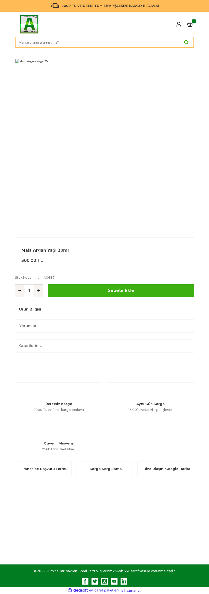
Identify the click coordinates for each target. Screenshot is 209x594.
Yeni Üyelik (69, 508)
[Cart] (190, 24)
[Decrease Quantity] (19, 291)
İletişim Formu (118, 528)
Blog (110, 518)
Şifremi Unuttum (74, 528)
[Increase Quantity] (38, 291)
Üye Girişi (68, 518)
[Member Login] (179, 24)
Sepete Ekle (121, 290)
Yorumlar (27, 325)
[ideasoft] (78, 590)
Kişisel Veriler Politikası (171, 537)
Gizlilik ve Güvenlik (167, 518)
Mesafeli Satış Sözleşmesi (173, 508)
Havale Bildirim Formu (124, 537)
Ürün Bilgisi (30, 309)
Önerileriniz (30, 345)
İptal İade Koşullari (167, 528)
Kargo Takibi (117, 547)
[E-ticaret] (104, 590)
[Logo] (29, 24)
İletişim (112, 508)
